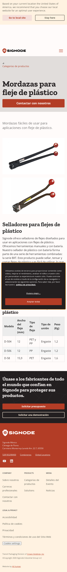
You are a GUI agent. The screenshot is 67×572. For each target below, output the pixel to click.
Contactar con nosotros (40, 103)
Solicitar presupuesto (34, 406)
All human (16, 566)
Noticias (50, 490)
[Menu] (61, 51)
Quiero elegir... (33, 293)
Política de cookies (12, 523)
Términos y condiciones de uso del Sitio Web (26, 536)
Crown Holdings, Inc (35, 554)
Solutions (29, 490)
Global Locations (42, 454)
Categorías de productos (15, 66)
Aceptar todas (33, 301)
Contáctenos (25, 454)
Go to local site (17, 17)
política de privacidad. (26, 284)
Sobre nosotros (10, 480)
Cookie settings (12, 543)
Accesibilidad (9, 517)
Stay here (45, 17)
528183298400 (9, 454)
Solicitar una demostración (33, 414)
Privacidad (8, 530)
